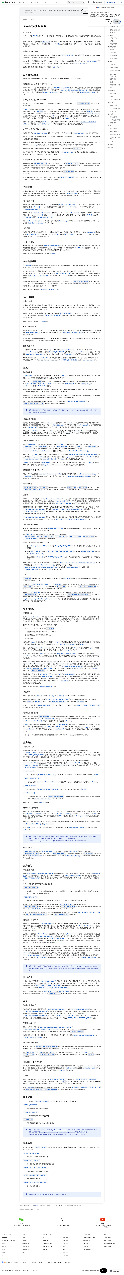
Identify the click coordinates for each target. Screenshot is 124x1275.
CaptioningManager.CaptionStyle (79, 594)
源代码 (4, 1246)
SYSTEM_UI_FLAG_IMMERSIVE (80, 1009)
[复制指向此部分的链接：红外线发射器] (36, 346)
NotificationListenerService (34, 509)
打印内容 (52, 254)
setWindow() (32, 145)
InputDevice (43, 987)
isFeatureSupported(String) (34, 403)
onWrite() (71, 207)
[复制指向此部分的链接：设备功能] (34, 1143)
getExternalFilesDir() (51, 92)
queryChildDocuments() (32, 778)
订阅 (103, 1271)
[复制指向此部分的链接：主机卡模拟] (34, 301)
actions (91, 1054)
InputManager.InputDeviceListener (48, 985)
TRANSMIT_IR (28, 1119)
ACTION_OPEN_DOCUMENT (36, 755)
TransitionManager (42, 648)
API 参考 (85, 1243)
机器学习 (25, 1240)
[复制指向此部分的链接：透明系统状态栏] (38, 1023)
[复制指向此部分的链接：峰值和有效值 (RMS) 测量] (45, 470)
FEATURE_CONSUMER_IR (69, 360)
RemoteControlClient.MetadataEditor (61, 551)
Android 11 (66, 1255)
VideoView (27, 578)
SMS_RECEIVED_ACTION (80, 281)
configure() (85, 384)
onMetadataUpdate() (73, 567)
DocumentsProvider (30, 763)
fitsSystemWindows (77, 1031)
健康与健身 (26, 1243)
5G (23, 1252)
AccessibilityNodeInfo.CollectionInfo (86, 1087)
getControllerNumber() (48, 981)
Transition (44, 674)
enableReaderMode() (33, 332)
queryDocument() (30, 785)
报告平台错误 (107, 1237)
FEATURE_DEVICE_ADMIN (31, 1160)
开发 (46, 2)
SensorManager (46, 924)
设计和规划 (34, 2)
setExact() (77, 148)
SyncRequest (73, 851)
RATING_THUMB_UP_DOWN (45, 536)
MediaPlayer (92, 446)
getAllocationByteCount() (33, 721)
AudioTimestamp (50, 423)
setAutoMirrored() (89, 1068)
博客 (3, 1252)
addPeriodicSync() (72, 163)
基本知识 (21, 2)
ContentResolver (29, 851)
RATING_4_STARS (75, 536)
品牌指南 (17, 1270)
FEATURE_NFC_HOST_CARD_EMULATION (36, 1168)
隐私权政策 (26, 1249)
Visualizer (27, 476)
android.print (72, 193)
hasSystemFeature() (61, 914)
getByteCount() (49, 719)
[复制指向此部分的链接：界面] (29, 1001)
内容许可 (37, 1206)
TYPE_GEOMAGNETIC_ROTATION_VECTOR (40, 874)
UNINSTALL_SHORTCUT (31, 1112)
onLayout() (37, 207)
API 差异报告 (63, 1194)
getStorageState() (80, 816)
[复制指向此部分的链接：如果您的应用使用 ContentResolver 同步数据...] (64, 160)
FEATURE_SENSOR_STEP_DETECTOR (89, 912)
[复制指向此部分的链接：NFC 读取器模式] (38, 327)
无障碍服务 (29, 1087)
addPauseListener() (58, 701)
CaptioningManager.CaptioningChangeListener (40, 599)
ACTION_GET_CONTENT (31, 753)
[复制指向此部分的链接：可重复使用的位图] (39, 713)
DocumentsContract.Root (46, 775)
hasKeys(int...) (54, 993)
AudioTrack (71, 423)
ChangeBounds (69, 674)
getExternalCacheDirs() (32, 824)
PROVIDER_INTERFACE (31, 765)
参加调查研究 (107, 1246)
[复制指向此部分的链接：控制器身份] (34, 977)
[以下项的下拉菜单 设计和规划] (40, 2)
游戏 (24, 1237)
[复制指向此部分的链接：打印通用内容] (36, 201)
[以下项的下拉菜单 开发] (49, 2)
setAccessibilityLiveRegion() (87, 1079)
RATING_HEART (30, 536)
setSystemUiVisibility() (57, 1009)
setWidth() (58, 727)
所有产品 (67, 1262)
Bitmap (56, 234)
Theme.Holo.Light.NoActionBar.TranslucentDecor (41, 1029)
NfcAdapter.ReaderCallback (73, 332)
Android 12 (66, 1252)
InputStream (28, 586)
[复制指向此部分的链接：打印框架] (34, 187)
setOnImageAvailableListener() (76, 451)
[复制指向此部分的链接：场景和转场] (34, 613)
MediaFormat (37, 381)
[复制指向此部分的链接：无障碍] (30, 1076)
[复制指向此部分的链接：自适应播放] (34, 372)
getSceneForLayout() (67, 644)
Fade (59, 674)
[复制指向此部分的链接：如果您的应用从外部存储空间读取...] (53, 84)
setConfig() (84, 727)
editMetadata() (36, 551)
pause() (52, 696)
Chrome (33, 1262)
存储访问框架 (42, 802)
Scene (33, 642)
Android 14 (66, 1246)
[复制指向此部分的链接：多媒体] (31, 368)
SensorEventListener (86, 926)
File (95, 814)
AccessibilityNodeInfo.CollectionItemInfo (41, 1089)
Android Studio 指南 (89, 1237)
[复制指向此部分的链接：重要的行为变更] (40, 75)
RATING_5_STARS (88, 536)
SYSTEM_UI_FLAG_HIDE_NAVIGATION (35, 1011)
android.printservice (51, 246)
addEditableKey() (87, 551)
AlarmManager (42, 957)
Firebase (41, 1262)
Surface (63, 376)
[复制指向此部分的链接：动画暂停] (32, 692)
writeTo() (89, 215)
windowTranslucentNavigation (84, 1035)
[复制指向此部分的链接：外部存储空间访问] (39, 808)
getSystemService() (81, 352)
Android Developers (28, 19)
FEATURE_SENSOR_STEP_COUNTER (36, 914)
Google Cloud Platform (54, 1262)
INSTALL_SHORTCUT (30, 1105)
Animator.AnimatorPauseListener (57, 699)
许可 (11, 1270)
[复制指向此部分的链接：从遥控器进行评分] (39, 525)
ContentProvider (59, 853)
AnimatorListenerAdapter (45, 705)
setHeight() (47, 727)
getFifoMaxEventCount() (32, 955)
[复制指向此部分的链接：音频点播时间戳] (38, 419)
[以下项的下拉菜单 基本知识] (26, 2)
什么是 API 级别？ (56, 67)
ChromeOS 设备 (47, 1243)
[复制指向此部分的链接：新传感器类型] (36, 870)
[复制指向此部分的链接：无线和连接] (36, 297)
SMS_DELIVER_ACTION (63, 273)
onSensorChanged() (57, 938)
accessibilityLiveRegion (58, 1079)
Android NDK (87, 1249)
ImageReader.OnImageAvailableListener (38, 451)
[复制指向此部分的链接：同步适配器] (34, 848)
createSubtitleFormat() (87, 586)
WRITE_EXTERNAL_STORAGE (37, 838)
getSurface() (62, 446)
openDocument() (29, 793)
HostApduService (65, 313)
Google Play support (109, 1243)
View (64, 1081)
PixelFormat (59, 465)
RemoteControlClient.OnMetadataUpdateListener (77, 563)
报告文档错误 (107, 1240)
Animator (39, 696)
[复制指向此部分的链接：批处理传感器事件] (39, 920)
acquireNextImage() (49, 459)
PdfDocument (74, 213)
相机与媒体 (26, 1246)
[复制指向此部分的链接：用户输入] (34, 866)
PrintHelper (91, 232)
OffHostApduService (53, 315)
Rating (29, 534)
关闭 (107, 22)
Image (62, 459)
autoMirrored (69, 1068)
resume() (61, 696)
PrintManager (63, 221)
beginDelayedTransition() (66, 654)
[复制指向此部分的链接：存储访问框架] (36, 747)
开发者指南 (86, 1240)
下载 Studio (86, 1246)
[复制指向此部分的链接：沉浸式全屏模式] (38, 1005)
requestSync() (68, 171)
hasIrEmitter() (42, 358)
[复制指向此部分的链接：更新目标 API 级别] (40, 52)
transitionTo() (48, 668)
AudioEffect (43, 487)
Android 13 (66, 1249)
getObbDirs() (48, 824)
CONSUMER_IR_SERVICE (56, 352)
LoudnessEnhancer (30, 487)
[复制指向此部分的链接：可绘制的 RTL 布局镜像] (44, 1062)
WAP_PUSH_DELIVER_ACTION (39, 275)
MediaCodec (28, 376)
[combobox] (76, 2)
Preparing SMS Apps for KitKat (51, 289)
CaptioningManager (30, 594)
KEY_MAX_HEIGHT (45, 384)
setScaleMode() (32, 234)
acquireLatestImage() (31, 459)
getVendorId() (63, 991)
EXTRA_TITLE (87, 1052)
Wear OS (45, 1240)
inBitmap (68, 721)
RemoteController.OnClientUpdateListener (67, 509)
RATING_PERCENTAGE (30, 539)
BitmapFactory (44, 716)
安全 (3, 1243)
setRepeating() (78, 133)
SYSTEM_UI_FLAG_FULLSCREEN (65, 1016)
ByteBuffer (46, 463)
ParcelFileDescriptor (31, 209)
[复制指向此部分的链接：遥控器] (30, 495)
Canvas (52, 215)
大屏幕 (45, 1237)
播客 (3, 1255)
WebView (26, 109)
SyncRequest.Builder (31, 853)
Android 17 (66, 1237)
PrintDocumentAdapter (67, 205)
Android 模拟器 (55, 44)
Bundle (51, 1052)
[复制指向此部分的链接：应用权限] (34, 1097)
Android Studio (111, 2)
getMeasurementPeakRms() (87, 474)
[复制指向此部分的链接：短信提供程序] (38, 261)
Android (4, 1237)
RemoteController (61, 501)
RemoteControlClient (53, 499)
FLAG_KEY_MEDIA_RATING (63, 546)
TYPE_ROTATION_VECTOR (73, 876)
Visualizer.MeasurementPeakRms (50, 474)
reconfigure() (59, 729)
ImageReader (31, 444)
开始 (116, 22)
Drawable (62, 1070)
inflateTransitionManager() (72, 666)
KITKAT (34, 36)
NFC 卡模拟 (42, 321)
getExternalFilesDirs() (34, 814)
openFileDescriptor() (42, 799)
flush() (26, 953)
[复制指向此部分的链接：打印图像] (32, 228)
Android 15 (66, 1243)
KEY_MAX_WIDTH (32, 384)
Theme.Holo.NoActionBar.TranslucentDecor (55, 1027)
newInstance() (29, 446)
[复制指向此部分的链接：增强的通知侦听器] (39, 1043)
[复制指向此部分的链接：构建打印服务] (36, 242)
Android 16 (66, 1240)
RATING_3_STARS (61, 536)
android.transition (34, 617)
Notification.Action (47, 1054)
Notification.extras (34, 1052)
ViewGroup (50, 628)
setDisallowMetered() (73, 856)
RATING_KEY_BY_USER (36, 553)
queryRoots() (28, 771)
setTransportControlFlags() (39, 546)
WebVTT (66, 578)
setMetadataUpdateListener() (43, 565)
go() (91, 648)
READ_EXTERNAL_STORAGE (61, 88)
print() (75, 221)
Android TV (46, 1249)
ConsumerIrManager (67, 350)
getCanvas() (38, 215)
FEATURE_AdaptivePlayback (77, 401)
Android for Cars (47, 1246)
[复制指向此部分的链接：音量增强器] (34, 484)
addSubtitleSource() (40, 584)
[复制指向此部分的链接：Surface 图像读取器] (41, 441)
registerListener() (71, 934)
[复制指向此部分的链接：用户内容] (34, 743)
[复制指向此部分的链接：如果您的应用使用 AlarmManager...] (54, 129)
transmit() (70, 354)
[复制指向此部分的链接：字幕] (29, 575)
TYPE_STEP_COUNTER (30, 897)
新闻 (3, 1249)
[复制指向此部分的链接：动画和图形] (36, 609)
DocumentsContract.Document (48, 782)
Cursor (95, 775)
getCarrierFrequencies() (34, 354)
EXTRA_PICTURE (29, 1054)
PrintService (79, 248)
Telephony (27, 265)
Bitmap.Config (29, 729)
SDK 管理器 (46, 42)
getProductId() (49, 991)
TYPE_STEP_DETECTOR (31, 887)
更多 (55, 2)
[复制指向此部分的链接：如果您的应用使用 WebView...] (49, 100)
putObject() (39, 557)
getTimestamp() (83, 425)
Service (70, 957)
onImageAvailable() (37, 457)
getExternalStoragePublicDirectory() (74, 90)
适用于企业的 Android (8, 1240)
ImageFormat (47, 465)
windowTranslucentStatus (33, 1037)
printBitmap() (70, 234)
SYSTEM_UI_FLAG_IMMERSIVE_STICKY (80, 1018)
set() (68, 133)
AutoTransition (46, 676)
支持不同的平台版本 (80, 63)
